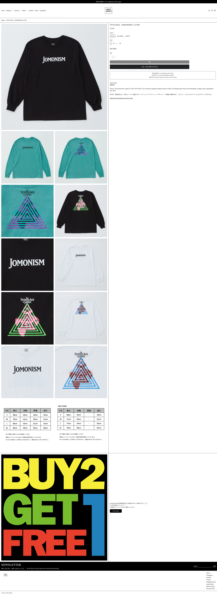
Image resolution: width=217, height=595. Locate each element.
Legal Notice (210, 584)
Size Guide (113, 48)
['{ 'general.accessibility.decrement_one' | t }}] (110, 56)
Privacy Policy (210, 588)
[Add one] (116, 56)
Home (3, 20)
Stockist (208, 577)
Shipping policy (211, 582)
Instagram (209, 575)
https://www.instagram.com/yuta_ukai (121, 98)
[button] (212, 10)
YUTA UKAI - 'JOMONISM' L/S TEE (17, 20)
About (208, 573)
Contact (208, 579)
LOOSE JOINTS (8, 593)
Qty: (111, 53)
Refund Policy (210, 586)
